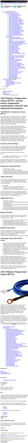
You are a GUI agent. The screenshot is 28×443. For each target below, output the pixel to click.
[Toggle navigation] (26, 8)
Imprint (2, 371)
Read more (3, 427)
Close (2, 417)
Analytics (4, 435)
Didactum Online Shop (5, 373)
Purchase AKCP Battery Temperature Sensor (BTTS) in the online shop (14, 324)
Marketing (4, 438)
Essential (4, 432)
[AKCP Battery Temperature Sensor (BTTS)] (14, 290)
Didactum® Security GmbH (9, 380)
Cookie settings (4, 416)
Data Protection (4, 372)
